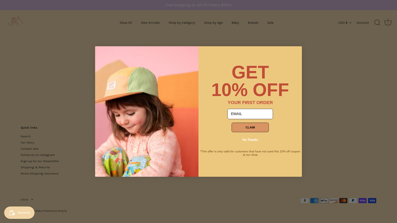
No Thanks (250, 139)
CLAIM (250, 127)
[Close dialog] (101, 52)
